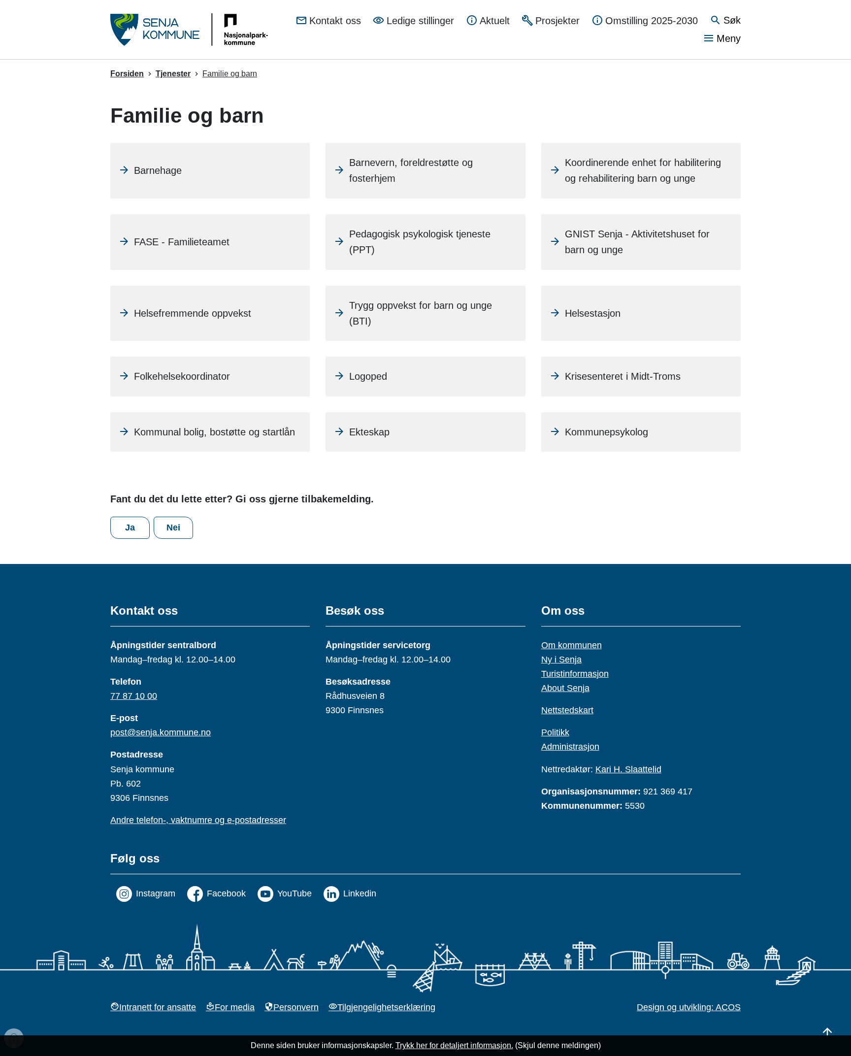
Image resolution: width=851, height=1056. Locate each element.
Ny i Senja (561, 659)
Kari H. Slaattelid (628, 769)
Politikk (555, 732)
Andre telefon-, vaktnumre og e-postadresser (198, 820)
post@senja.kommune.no (160, 732)
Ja (130, 527)
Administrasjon (570, 747)
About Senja (565, 688)
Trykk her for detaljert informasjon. (454, 1045)
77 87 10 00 (133, 696)
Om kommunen (571, 645)
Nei (173, 527)
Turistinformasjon (575, 674)
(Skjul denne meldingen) (558, 1045)
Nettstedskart (567, 710)
